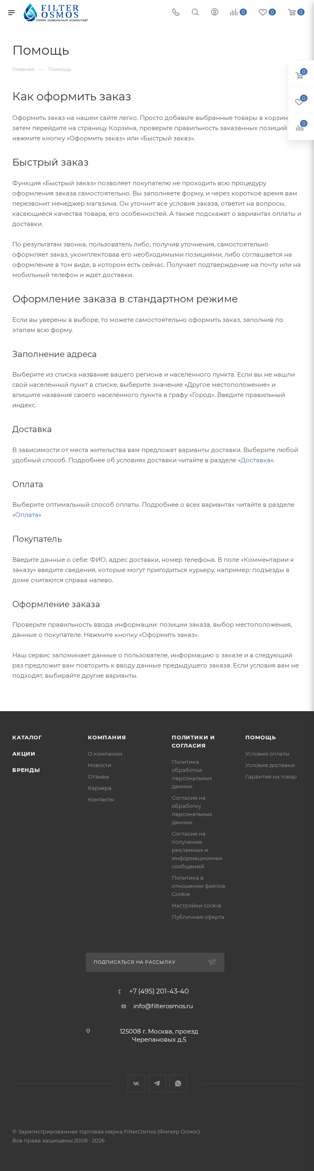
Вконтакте (136, 1083)
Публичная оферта (198, 917)
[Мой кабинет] (214, 13)
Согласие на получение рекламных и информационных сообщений (197, 849)
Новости (99, 765)
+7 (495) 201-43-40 (159, 991)
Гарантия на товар (271, 776)
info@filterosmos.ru (163, 1006)
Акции (24, 753)
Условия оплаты (267, 753)
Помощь (260, 737)
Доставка (256, 460)
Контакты (101, 799)
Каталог (27, 737)
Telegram (157, 1083)
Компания (107, 737)
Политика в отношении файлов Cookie (199, 885)
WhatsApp (178, 1083)
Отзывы (98, 776)
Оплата (26, 515)
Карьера (100, 788)
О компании (105, 753)
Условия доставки (270, 765)
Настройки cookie (196, 905)
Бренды (26, 770)
